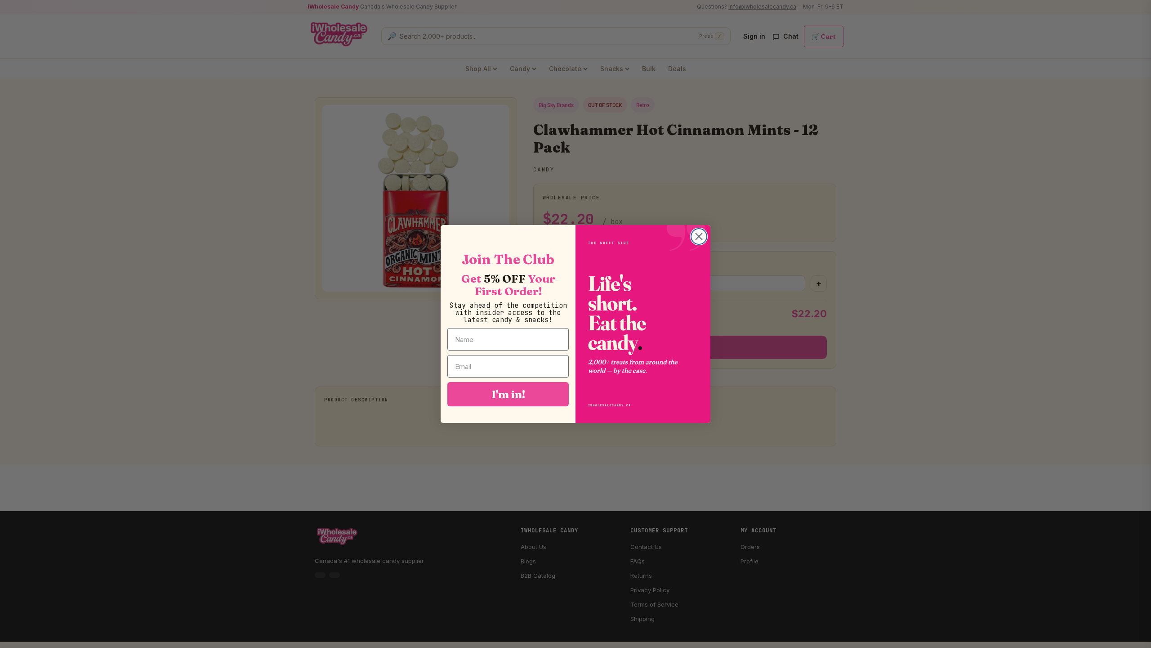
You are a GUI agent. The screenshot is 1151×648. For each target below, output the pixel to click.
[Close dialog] (699, 236)
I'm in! (508, 394)
